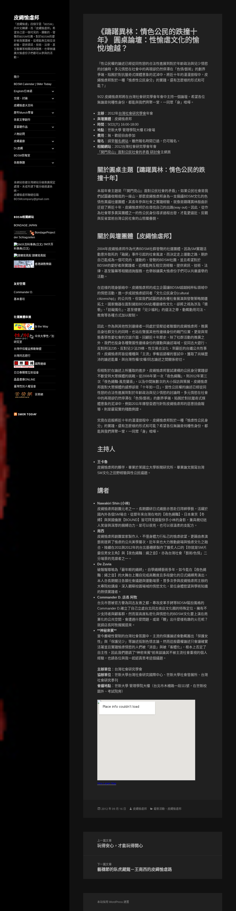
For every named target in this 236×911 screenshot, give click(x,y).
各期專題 (19, 162)
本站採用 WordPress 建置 (113, 902)
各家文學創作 (22, 119)
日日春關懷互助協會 (26, 372)
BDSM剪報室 (22, 155)
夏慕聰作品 (21, 127)
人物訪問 (19, 134)
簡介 (16, 77)
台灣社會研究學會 (132, 113)
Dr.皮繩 (18, 148)
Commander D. (23, 292)
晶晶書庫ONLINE (24, 379)
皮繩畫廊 (19, 141)
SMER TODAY (27, 414)
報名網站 (121, 141)
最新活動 (159, 809)
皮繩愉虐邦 (26, 17)
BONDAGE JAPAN (25, 225)
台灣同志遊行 (22, 355)
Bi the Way (41, 326)
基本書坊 (19, 299)
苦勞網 (38, 394)
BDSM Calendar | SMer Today (32, 84)
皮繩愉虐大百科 (23, 105)
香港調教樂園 (42, 264)
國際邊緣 (40, 364)
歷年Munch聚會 (23, 112)
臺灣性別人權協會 (25, 386)
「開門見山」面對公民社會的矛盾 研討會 (128, 152)
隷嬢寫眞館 (38, 255)
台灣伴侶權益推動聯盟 (27, 349)
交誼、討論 (21, 98)
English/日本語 (23, 91)
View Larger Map (106, 783)
